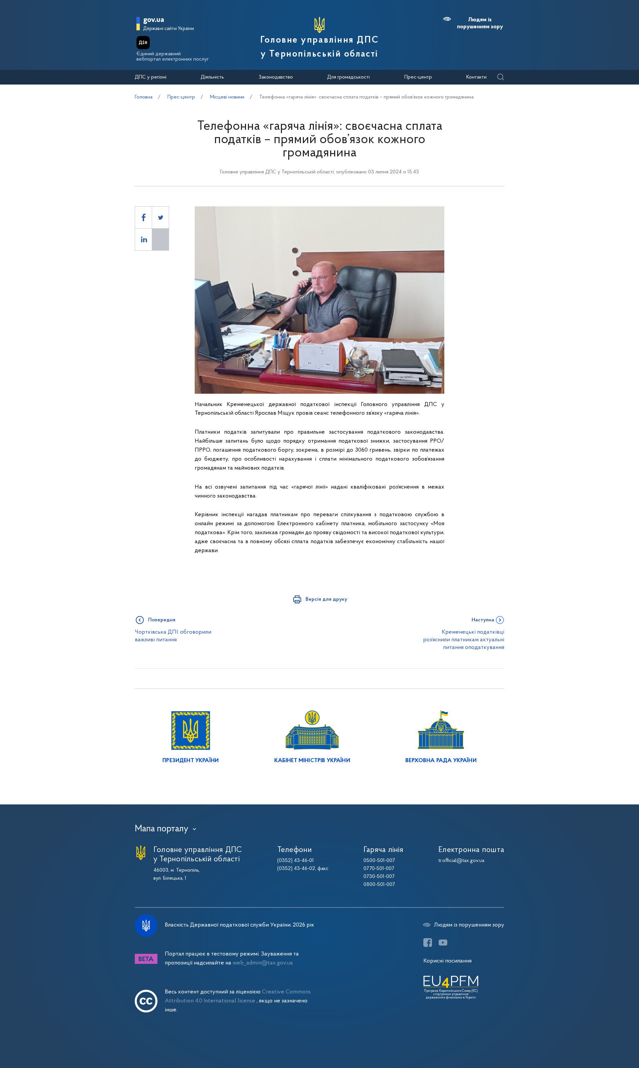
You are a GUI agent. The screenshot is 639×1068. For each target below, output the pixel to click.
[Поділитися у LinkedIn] (143, 239)
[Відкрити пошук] (500, 77)
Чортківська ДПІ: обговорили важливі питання (173, 636)
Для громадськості (348, 77)
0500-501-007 (379, 860)
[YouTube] (443, 942)
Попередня (161, 620)
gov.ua (153, 20)
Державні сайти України (168, 28)
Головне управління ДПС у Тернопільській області (319, 47)
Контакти (476, 77)
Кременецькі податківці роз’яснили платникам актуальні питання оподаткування (463, 640)
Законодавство (276, 77)
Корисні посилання (447, 961)
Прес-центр (418, 77)
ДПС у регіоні (150, 77)
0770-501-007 (378, 868)
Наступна (483, 620)
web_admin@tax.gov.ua (263, 963)
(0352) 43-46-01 (295, 860)
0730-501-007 (379, 876)
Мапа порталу (161, 829)
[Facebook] (427, 942)
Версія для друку (326, 599)
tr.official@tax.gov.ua (461, 860)
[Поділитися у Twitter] (160, 217)
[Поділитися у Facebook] (143, 217)
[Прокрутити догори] (605, 1041)
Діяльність (212, 77)
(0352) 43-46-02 (296, 868)
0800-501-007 (379, 884)
